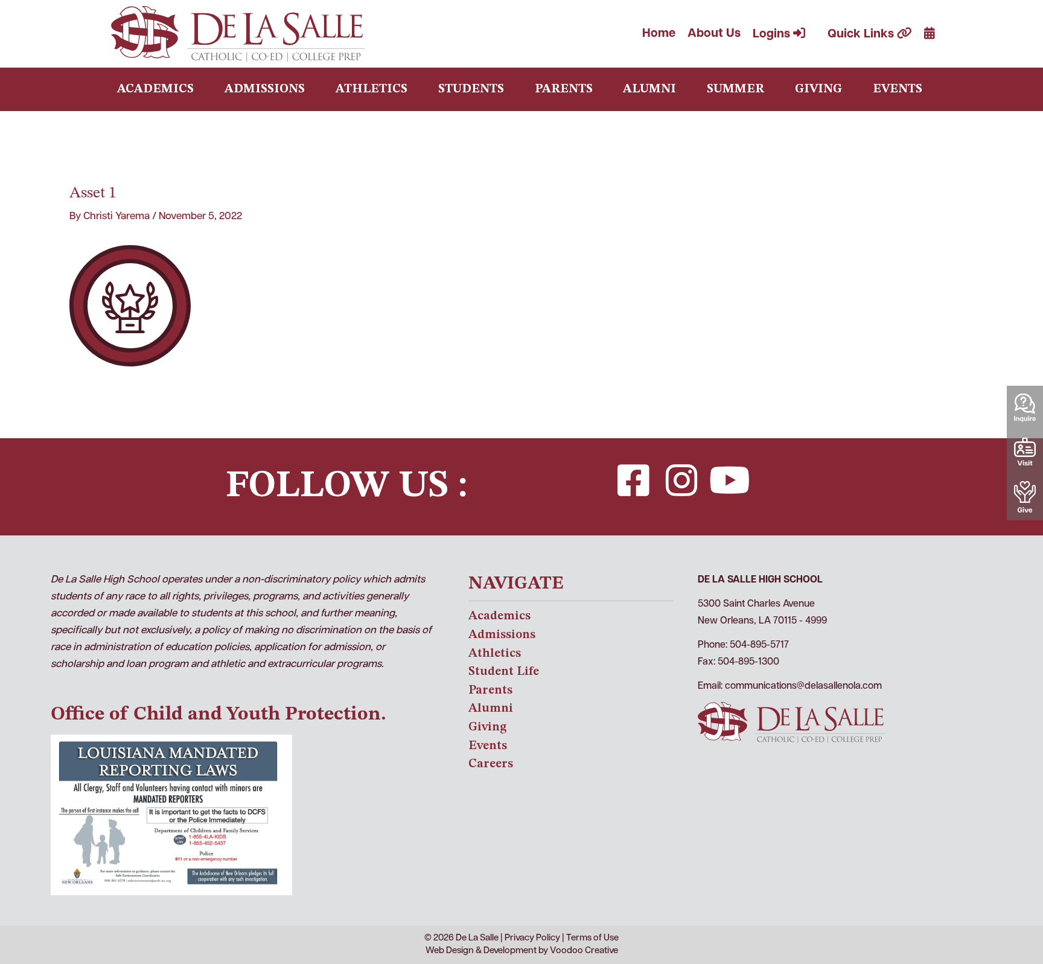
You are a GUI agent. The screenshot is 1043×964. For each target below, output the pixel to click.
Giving (818, 89)
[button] (633, 480)
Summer (735, 89)
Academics (155, 89)
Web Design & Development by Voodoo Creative (522, 951)
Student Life (503, 671)
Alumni (649, 89)
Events (897, 89)
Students (471, 89)
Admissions (265, 89)
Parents (564, 89)
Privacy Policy (532, 938)
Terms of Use (592, 938)
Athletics (371, 89)
